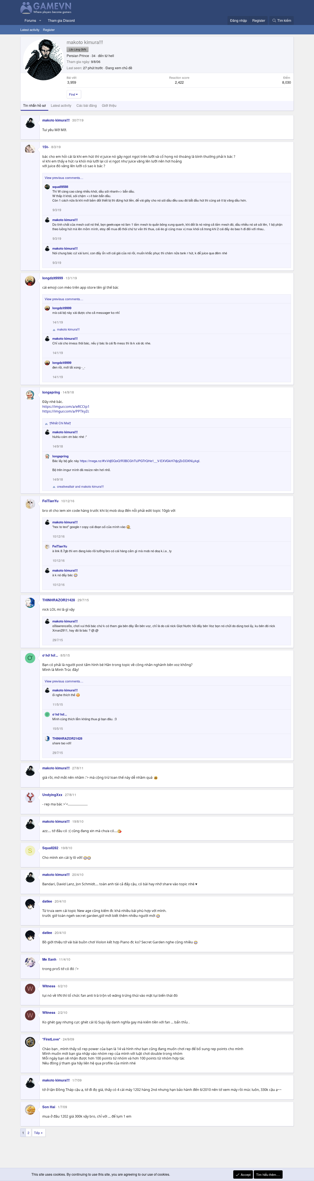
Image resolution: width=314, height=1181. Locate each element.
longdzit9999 (52, 277)
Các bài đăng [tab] (86, 105)
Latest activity (30, 29)
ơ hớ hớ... (50, 655)
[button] (40, 20)
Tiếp (37, 1132)
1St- (45, 146)
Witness (48, 985)
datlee (47, 901)
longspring (51, 392)
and (80, 486)
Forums (30, 20)
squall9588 (60, 186)
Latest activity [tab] (61, 105)
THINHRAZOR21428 (58, 599)
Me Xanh (49, 959)
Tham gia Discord (61, 20)
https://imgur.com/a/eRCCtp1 (66, 406)
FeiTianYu (50, 500)
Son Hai (48, 1106)
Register (49, 29)
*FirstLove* (51, 1039)
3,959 (71, 82)
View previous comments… (64, 177)
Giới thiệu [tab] (109, 105)
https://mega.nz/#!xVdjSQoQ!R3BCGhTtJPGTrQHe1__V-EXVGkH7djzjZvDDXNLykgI (139, 460)
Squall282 (50, 847)
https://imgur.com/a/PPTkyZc (65, 411)
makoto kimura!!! (56, 120)
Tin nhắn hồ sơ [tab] (34, 105)
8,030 (286, 82)
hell (111, 55)
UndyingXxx (52, 794)
